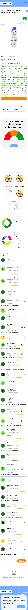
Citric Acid (24, 74)
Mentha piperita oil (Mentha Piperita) (14, 86)
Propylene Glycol (6, 85)
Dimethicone (10, 79)
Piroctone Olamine (6, 74)
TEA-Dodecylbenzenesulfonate (14, 82)
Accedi (14, 146)
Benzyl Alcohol (5, 95)
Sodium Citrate (17, 72)
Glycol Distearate (6, 72)
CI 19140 (12, 93)
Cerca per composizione (22, 592)
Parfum (25, 72)
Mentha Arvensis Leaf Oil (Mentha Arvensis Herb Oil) (14, 89)
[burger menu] (25, 3)
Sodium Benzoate (14, 76)
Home (19, 590)
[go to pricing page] (26, 10)
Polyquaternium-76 (9, 91)
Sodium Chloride (14, 68)
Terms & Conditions (6, 595)
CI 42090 (13, 95)
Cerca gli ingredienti (21, 594)
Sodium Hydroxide (9, 81)
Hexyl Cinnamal (17, 85)
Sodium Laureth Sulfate (11, 66)
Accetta (21, 606)
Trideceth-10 (23, 83)
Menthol (3, 76)
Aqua (2, 66)
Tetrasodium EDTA (21, 79)
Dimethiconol (16, 74)
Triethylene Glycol (21, 93)
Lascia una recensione (14, 98)
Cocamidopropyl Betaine (19, 70)
